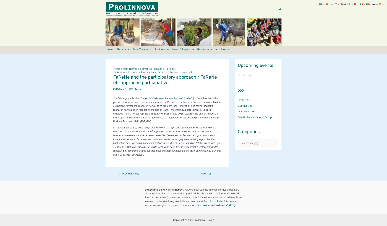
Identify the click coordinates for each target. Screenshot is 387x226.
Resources (203, 49)
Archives (221, 49)
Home (109, 49)
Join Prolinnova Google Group (255, 117)
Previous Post (129, 173)
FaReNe (117, 89)
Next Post (208, 173)
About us (122, 49)
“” (166, 98)
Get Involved (245, 105)
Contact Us (244, 100)
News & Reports (181, 49)
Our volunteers (246, 111)
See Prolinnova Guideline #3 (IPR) (216, 205)
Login (211, 220)
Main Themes (140, 49)
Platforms (160, 49)
